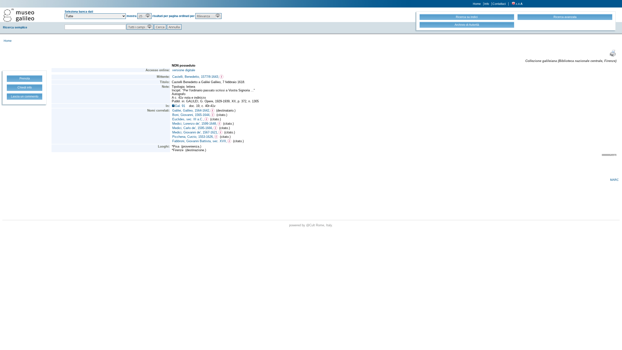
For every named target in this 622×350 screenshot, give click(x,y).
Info (486, 4)
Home (477, 4)
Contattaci (499, 4)
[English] (513, 4)
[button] (144, 16)
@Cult (311, 225)
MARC (614, 180)
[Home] (19, 15)
